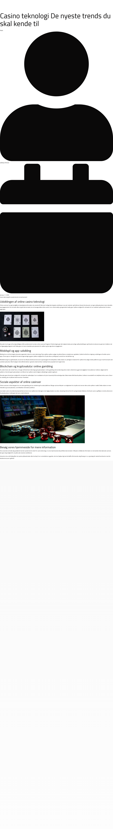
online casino (45, 307)
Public (1, 30)
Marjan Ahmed (5, 163)
